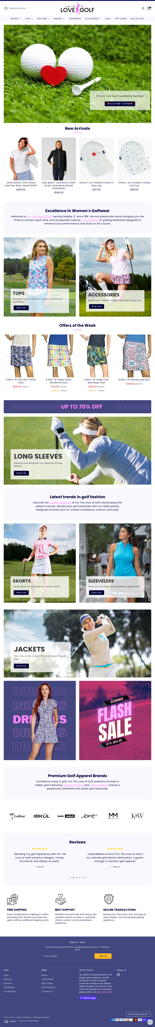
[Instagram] (128, 1011)
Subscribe (129, 1004)
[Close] (148, 969)
